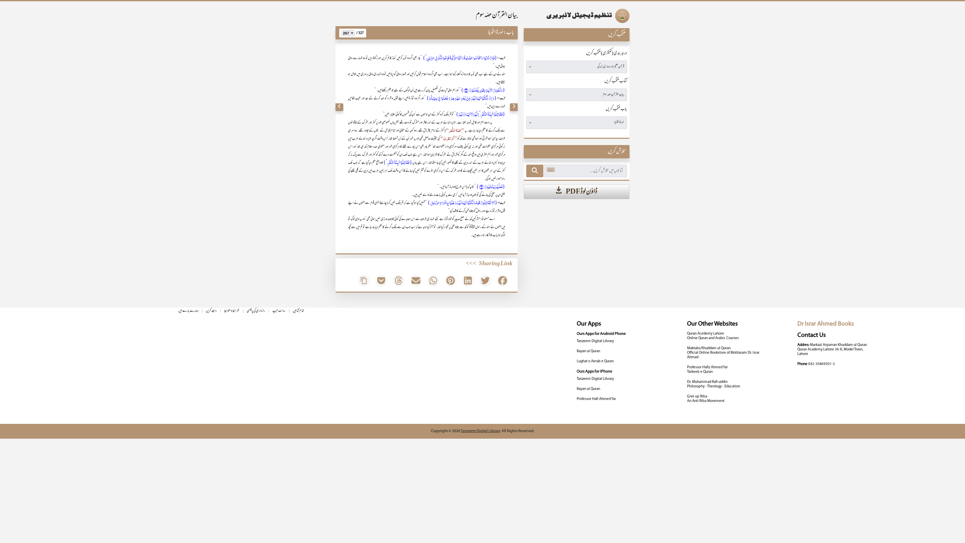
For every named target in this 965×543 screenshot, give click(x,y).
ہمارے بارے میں (188, 311)
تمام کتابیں (298, 311)
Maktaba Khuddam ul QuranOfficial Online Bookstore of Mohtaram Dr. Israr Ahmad (723, 352)
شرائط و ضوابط (231, 311)
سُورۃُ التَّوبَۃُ (495, 33)
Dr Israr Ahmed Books (825, 324)
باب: (508, 33)
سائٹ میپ (278, 311)
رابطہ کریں (211, 311)
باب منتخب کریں (616, 109)
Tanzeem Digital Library (595, 341)
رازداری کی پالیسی (256, 311)
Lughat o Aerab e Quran (595, 361)
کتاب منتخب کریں (615, 81)
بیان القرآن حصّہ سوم (497, 15)
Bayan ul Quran (588, 351)
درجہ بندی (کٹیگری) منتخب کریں (606, 53)
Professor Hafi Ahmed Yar (596, 399)
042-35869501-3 (821, 364)
